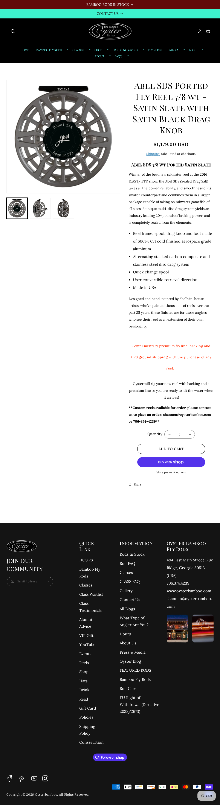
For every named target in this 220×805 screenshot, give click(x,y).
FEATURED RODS (135, 670)
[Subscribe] (48, 581)
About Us (128, 643)
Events (85, 653)
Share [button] (138, 484)
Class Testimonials (90, 607)
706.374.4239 (178, 583)
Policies (86, 717)
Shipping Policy (87, 730)
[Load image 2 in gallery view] (40, 208)
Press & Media (132, 652)
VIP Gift (86, 635)
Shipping (153, 154)
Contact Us (130, 599)
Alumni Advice (85, 623)
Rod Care (128, 688)
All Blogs (127, 608)
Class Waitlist (91, 594)
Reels (84, 662)
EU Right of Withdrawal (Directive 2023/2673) (139, 704)
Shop (84, 671)
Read (83, 699)
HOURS (86, 560)
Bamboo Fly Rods (89, 573)
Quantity (154, 434)
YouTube (87, 644)
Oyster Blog (130, 661)
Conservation (91, 742)
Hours (125, 634)
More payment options (171, 472)
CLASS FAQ (130, 581)
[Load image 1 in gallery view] (17, 208)
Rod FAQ (127, 563)
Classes (85, 585)
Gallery (126, 590)
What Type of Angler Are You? (134, 621)
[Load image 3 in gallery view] (63, 208)
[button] (15, 31)
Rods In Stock (132, 554)
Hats (83, 680)
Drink (84, 689)
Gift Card (87, 708)
